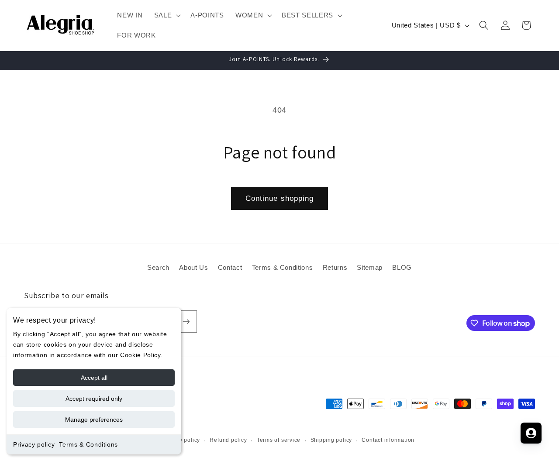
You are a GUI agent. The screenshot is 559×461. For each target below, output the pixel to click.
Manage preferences (94, 419)
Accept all (94, 377)
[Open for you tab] (531, 433)
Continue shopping (279, 198)
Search (158, 267)
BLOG (402, 267)
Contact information (388, 440)
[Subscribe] (186, 321)
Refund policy (228, 440)
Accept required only (94, 398)
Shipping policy (331, 440)
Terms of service (278, 440)
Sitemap (370, 267)
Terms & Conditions (88, 444)
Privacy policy (34, 444)
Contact (230, 267)
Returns (335, 267)
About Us (193, 267)
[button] (166, 15)
